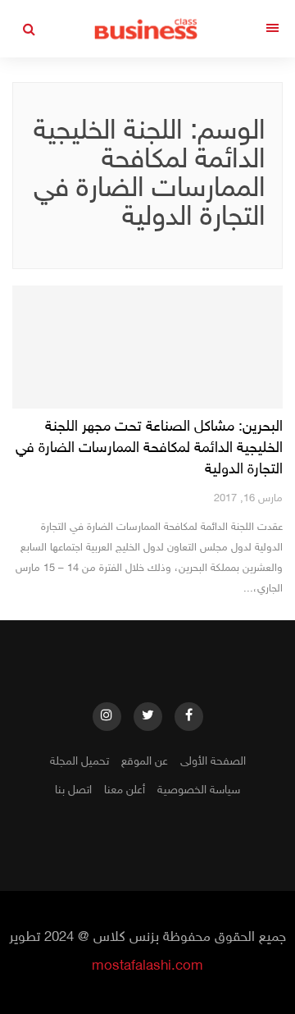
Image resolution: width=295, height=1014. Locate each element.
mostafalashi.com (147, 966)
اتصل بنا (73, 790)
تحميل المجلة (79, 762)
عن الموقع (144, 762)
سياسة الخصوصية (198, 790)
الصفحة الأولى (213, 762)
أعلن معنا (124, 790)
